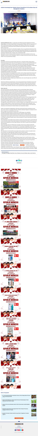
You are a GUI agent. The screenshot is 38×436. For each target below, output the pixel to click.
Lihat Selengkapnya (19, 418)
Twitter (21, 431)
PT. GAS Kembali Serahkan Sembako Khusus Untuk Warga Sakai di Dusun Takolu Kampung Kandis (16, 396)
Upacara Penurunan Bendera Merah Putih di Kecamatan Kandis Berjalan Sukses (16, 405)
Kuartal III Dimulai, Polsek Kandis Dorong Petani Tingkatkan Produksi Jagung (15, 414)
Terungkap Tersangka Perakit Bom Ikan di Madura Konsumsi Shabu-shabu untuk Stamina (19, 153)
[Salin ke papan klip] (21, 160)
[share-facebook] (16, 160)
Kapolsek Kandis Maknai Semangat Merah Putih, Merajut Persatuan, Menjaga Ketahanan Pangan (15, 409)
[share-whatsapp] (19, 160)
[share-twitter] (18, 160)
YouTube (23, 431)
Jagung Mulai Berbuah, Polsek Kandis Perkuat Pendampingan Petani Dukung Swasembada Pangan (15, 400)
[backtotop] (19, 422)
